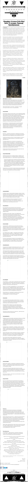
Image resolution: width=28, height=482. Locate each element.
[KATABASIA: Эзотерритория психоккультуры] (14, 2)
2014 (23, 9)
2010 (17, 11)
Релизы (22, 12)
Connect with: (2, 466)
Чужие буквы (16, 13)
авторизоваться (16, 464)
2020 (9, 9)
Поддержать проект (14, 471)
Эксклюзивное (12, 13)
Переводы (9, 12)
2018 (14, 9)
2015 (21, 9)
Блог (14, 15)
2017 (16, 9)
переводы (20, 461)
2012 (12, 11)
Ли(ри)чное (19, 12)
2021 (6, 9)
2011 (15, 11)
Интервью (16, 12)
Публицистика (12, 12)
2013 (10, 11)
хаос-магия (23, 461)
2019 (11, 9)
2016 (19, 9)
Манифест (6, 12)
